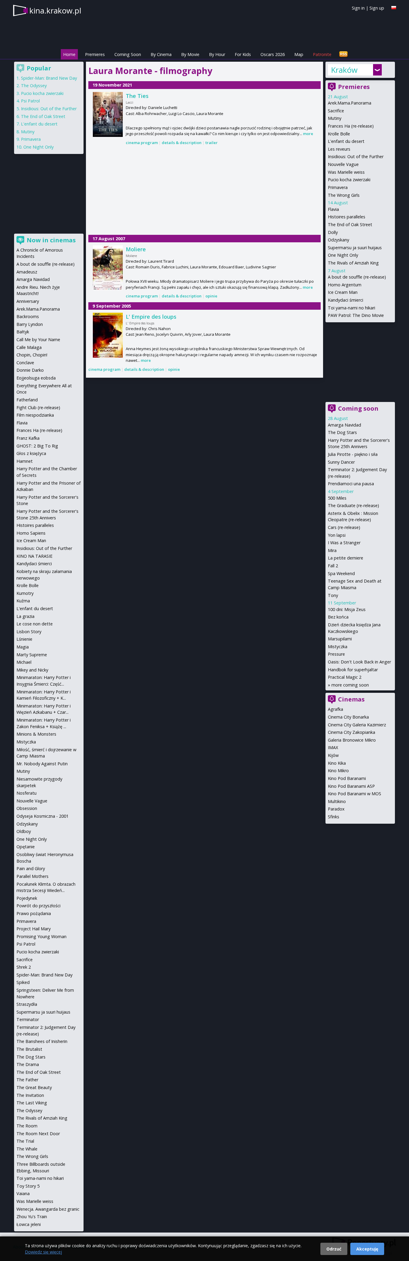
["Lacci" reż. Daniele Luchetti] (108, 114)
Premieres (95, 54)
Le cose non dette (34, 624)
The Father (27, 1079)
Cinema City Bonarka (348, 717)
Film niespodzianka (35, 415)
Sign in (358, 8)
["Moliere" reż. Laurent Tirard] (108, 267)
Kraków (344, 69)
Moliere (136, 249)
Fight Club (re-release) (38, 407)
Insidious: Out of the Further (356, 156)
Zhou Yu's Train (31, 1216)
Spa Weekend (341, 573)
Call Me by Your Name (38, 339)
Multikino (337, 801)
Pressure (336, 654)
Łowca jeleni (28, 1224)
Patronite (322, 54)
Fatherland (27, 400)
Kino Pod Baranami (347, 778)
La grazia (25, 616)
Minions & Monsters (36, 734)
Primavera (338, 187)
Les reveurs (339, 149)
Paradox (336, 809)
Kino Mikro (338, 770)
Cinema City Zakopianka (351, 732)
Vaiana (23, 1193)
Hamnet (24, 461)
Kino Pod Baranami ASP (351, 786)
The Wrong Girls (344, 195)
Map (298, 54)
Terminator (27, 1019)
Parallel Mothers (32, 876)
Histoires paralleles (346, 217)
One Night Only (343, 255)
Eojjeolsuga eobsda (36, 378)
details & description (182, 142)
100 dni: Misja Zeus (347, 609)
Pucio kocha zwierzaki (349, 179)
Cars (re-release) (344, 527)
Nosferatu (26, 793)
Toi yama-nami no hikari (351, 308)
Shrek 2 (23, 967)
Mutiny (334, 118)
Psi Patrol (30, 101)
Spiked (23, 982)
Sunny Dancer (341, 462)
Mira (332, 550)
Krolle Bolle (339, 134)
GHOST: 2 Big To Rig (37, 446)
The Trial (25, 1141)
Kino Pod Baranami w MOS (354, 793)
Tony (333, 595)
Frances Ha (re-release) (351, 126)
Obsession (26, 808)
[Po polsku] (393, 7)
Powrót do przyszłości (38, 905)
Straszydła (26, 1004)
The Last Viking (31, 1103)
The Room (26, 1126)
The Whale (26, 1149)
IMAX (333, 747)
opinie (211, 296)
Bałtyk (22, 332)
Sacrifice (336, 111)
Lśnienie (24, 639)
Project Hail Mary (33, 929)
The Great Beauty (34, 1087)
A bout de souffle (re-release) (357, 277)
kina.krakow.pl (55, 10)
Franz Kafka (28, 438)
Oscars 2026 (272, 54)
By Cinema (161, 54)
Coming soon (358, 408)
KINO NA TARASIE (34, 556)
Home (69, 54)
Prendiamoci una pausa (351, 483)
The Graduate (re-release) (353, 505)
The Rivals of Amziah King (353, 263)
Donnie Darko (30, 370)
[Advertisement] (204, 190)
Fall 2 (333, 565)
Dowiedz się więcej (43, 1252)
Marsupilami (340, 639)
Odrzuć (333, 1249)
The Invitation (30, 1095)
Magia (22, 647)
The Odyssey (34, 85)
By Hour (217, 54)
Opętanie (25, 846)
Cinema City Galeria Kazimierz (357, 725)
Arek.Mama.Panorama (349, 103)
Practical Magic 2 (344, 677)
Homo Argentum (344, 285)
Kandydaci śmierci (345, 300)
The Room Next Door (38, 1133)
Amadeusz (26, 272)
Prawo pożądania (33, 913)
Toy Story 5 (28, 1186)
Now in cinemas (51, 240)
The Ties (137, 95)
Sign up (376, 8)
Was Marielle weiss (346, 172)
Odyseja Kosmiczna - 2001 (42, 816)
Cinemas (351, 699)
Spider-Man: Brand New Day (49, 78)
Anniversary (27, 301)
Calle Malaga (29, 347)
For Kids (243, 54)
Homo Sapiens (31, 533)
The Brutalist (29, 1049)
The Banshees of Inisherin (41, 1041)
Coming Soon (127, 54)
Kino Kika (337, 763)
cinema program (142, 142)
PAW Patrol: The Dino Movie (356, 315)
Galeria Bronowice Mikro (352, 740)
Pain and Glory (30, 868)
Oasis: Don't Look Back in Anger (359, 662)
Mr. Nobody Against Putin (42, 763)
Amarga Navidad (344, 425)
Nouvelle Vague (343, 164)
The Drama (27, 1064)
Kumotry (25, 593)
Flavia (333, 209)
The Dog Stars (342, 432)
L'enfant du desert (346, 141)
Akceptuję (367, 1249)
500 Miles (337, 498)
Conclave (25, 362)
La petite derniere (345, 558)
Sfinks (333, 817)
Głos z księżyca (31, 453)
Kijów (333, 755)
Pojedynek (26, 898)
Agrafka (335, 709)
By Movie (190, 54)
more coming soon (350, 685)
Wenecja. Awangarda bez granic (47, 1209)
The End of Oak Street (350, 224)
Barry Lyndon (29, 324)
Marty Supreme (31, 654)
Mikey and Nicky (32, 670)
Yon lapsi (337, 535)
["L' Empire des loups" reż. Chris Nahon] (108, 335)
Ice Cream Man (343, 292)
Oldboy (23, 831)
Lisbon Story (28, 631)
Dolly (333, 232)
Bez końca (338, 617)
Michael (23, 662)
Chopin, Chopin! (31, 355)
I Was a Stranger (344, 542)
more (308, 133)
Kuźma (23, 601)
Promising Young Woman (41, 936)
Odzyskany (338, 240)
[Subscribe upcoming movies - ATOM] (343, 54)
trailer (211, 142)
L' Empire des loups (151, 316)
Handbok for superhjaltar (353, 669)
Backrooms (27, 316)
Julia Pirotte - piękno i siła (353, 454)
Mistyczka (337, 646)
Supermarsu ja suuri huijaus (355, 247)
